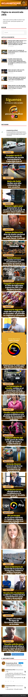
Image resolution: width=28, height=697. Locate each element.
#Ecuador (16, 673)
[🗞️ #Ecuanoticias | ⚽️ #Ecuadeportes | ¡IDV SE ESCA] (14, 510)
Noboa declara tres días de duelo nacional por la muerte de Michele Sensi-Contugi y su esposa (17, 87)
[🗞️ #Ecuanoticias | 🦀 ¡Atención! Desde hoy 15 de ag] (14, 304)
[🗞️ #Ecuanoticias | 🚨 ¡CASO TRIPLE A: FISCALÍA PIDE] (14, 639)
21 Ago (6, 671)
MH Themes (23, 695)
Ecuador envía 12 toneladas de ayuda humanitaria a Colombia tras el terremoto (17, 52)
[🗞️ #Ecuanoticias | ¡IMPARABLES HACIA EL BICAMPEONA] (14, 433)
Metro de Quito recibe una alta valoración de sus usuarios (16, 70)
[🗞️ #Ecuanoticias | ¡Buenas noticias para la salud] (14, 613)
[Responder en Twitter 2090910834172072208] (6, 681)
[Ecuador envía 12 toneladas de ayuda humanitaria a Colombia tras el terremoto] (4, 53)
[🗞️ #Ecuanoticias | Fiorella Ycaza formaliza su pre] (14, 407)
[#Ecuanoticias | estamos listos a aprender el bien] (14, 536)
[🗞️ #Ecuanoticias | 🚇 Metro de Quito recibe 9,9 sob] (14, 176)
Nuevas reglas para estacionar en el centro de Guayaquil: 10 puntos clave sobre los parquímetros (17, 78)
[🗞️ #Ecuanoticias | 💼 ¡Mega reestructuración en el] (14, 562)
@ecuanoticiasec (19, 669)
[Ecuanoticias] (14, 5)
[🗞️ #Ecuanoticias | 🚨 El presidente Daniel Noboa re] (14, 330)
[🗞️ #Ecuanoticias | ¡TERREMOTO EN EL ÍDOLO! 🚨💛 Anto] (14, 459)
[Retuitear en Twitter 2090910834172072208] (8, 681)
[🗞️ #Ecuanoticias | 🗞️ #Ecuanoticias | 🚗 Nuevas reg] (14, 201)
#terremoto (11, 676)
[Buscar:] (14, 32)
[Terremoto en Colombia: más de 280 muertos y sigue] (14, 279)
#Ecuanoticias (10, 673)
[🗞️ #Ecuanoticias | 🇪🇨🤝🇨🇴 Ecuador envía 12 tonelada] (14, 150)
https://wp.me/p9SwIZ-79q (17, 677)
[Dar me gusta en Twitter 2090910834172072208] (11, 681)
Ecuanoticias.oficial (10, 669)
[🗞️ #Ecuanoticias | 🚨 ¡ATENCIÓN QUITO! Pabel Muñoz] (14, 484)
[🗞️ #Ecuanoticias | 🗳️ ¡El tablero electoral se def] (14, 587)
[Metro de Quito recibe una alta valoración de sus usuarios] (4, 72)
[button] (26, 8)
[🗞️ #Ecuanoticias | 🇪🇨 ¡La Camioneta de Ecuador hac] (14, 382)
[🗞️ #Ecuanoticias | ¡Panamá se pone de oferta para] (14, 253)
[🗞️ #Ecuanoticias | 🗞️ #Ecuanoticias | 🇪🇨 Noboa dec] (14, 227)
